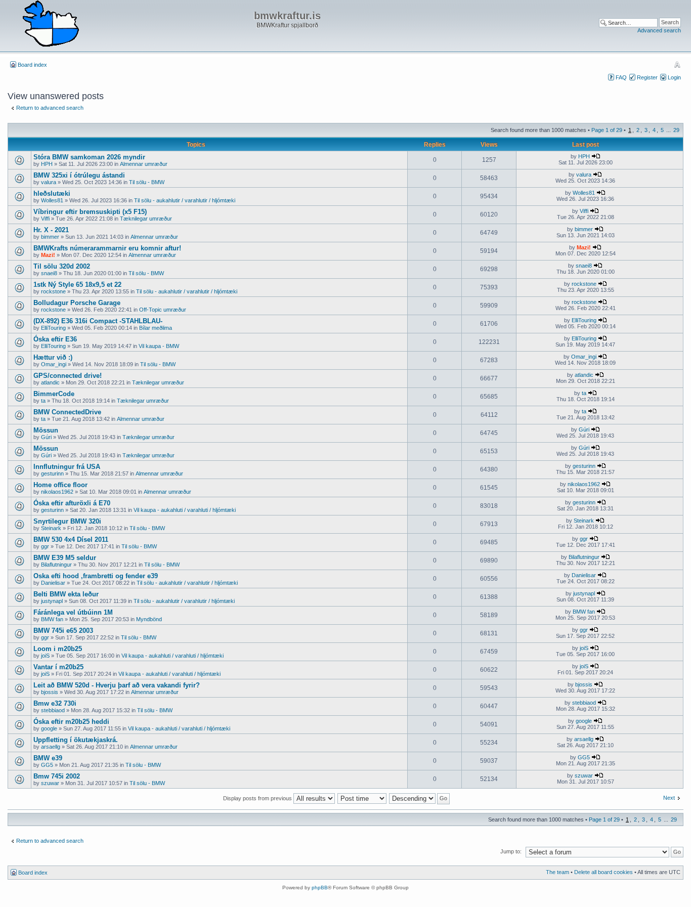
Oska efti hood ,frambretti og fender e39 (95, 576)
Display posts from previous (258, 798)
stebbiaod (53, 710)
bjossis (49, 692)
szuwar (50, 783)
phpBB (320, 887)
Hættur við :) (52, 357)
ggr (45, 546)
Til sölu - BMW (146, 182)
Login (674, 77)
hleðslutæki (51, 193)
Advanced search (659, 30)
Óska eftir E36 (55, 339)
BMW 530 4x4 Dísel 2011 (70, 539)
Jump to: (511, 851)
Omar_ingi (53, 364)
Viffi (45, 218)
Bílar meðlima (155, 328)
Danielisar (53, 583)
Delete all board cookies (603, 872)
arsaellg (50, 747)
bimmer (50, 237)
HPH (47, 164)
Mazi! (48, 255)
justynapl (52, 601)
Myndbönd (149, 619)
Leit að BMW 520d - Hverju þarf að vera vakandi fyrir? (116, 685)
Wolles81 (52, 200)
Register (647, 77)
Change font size (677, 64)
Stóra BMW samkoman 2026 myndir (89, 157)
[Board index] (51, 24)
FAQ (621, 77)
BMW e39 (47, 758)
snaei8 (49, 273)
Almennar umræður (143, 164)
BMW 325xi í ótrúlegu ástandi (79, 175)
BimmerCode (53, 394)
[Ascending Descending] (420, 798)
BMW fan (52, 619)
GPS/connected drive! (67, 375)
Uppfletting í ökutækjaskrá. (75, 740)
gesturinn (52, 473)
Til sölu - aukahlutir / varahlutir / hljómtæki (184, 200)
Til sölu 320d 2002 (61, 266)
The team (557, 872)
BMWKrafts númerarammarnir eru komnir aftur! (107, 248)
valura (48, 182)
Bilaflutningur (56, 565)
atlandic (50, 382)
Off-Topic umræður (162, 310)
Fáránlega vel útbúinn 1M (73, 612)
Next (669, 798)
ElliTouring (53, 328)
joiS (45, 656)
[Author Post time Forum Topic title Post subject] (362, 798)
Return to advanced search (49, 108)
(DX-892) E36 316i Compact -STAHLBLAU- (97, 321)
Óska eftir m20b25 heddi (71, 721)
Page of (606, 130)
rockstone (53, 291)
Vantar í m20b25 (58, 667)
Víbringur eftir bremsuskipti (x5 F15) (90, 211)
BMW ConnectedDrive (67, 412)
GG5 (47, 765)
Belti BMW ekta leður (66, 594)
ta (43, 401)
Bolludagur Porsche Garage (76, 303)
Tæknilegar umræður (146, 218)
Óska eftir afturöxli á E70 (71, 503)
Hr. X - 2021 (51, 230)
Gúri (46, 437)
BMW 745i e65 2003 (63, 630)
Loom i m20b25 (57, 649)
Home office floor (60, 485)
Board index (32, 65)
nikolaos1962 (57, 492)
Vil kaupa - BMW (159, 346)
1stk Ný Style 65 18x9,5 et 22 (77, 284)
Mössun (45, 430)
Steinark (51, 528)
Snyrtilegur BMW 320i (67, 521)
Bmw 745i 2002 (56, 776)
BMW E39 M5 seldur (64, 558)
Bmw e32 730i (54, 703)
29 (676, 130)
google (49, 728)
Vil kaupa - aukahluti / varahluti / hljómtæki (185, 510)
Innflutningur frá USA (66, 466)
